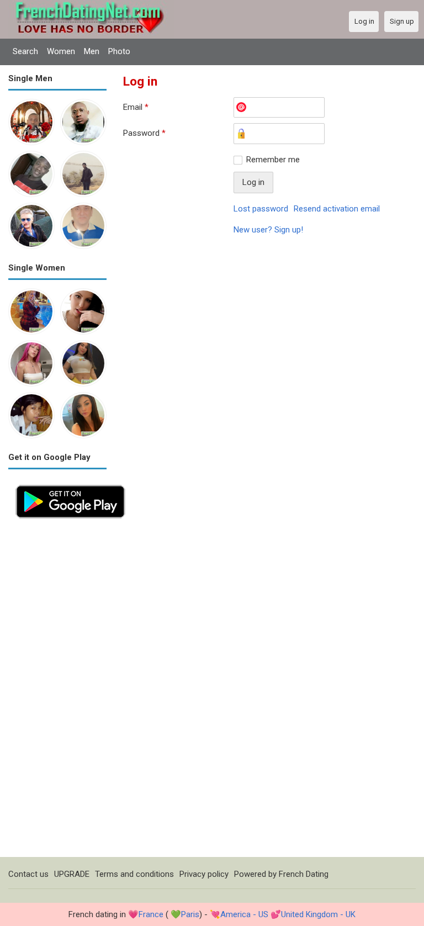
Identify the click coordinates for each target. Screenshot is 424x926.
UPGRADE (71, 874)
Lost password (261, 209)
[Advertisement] (57, 691)
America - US (244, 914)
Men (91, 51)
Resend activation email (337, 209)
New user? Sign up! (268, 230)
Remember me (273, 160)
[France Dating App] (70, 484)
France (151, 914)
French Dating (303, 874)
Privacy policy (204, 874)
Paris (190, 914)
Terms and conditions (134, 874)
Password (144, 133)
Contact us (28, 874)
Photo (119, 51)
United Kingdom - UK (318, 914)
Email (136, 107)
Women (61, 51)
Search (25, 51)
